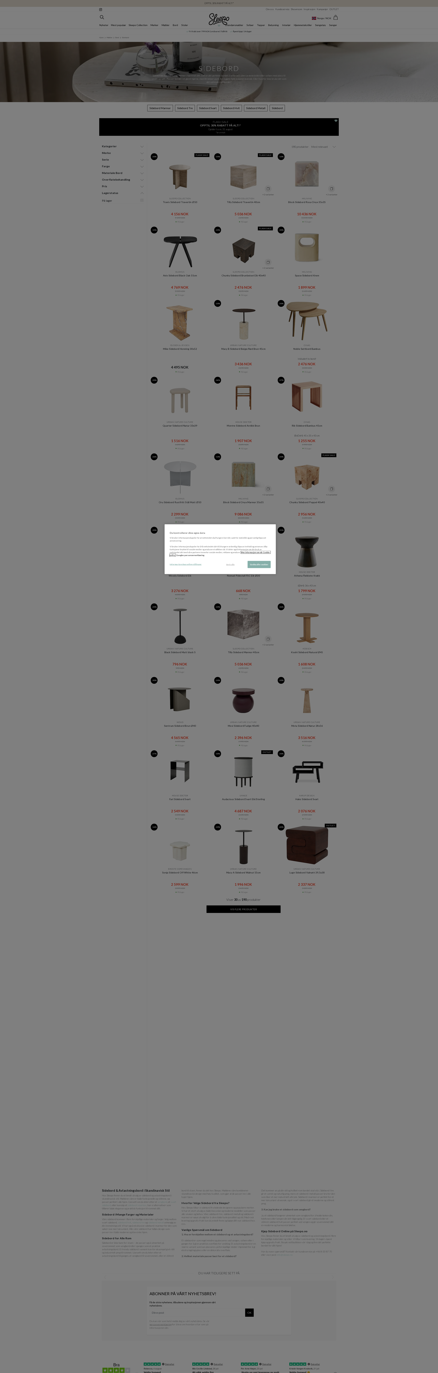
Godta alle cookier (259, 564)
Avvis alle (230, 564)
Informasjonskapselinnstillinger (186, 564)
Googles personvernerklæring (190, 555)
